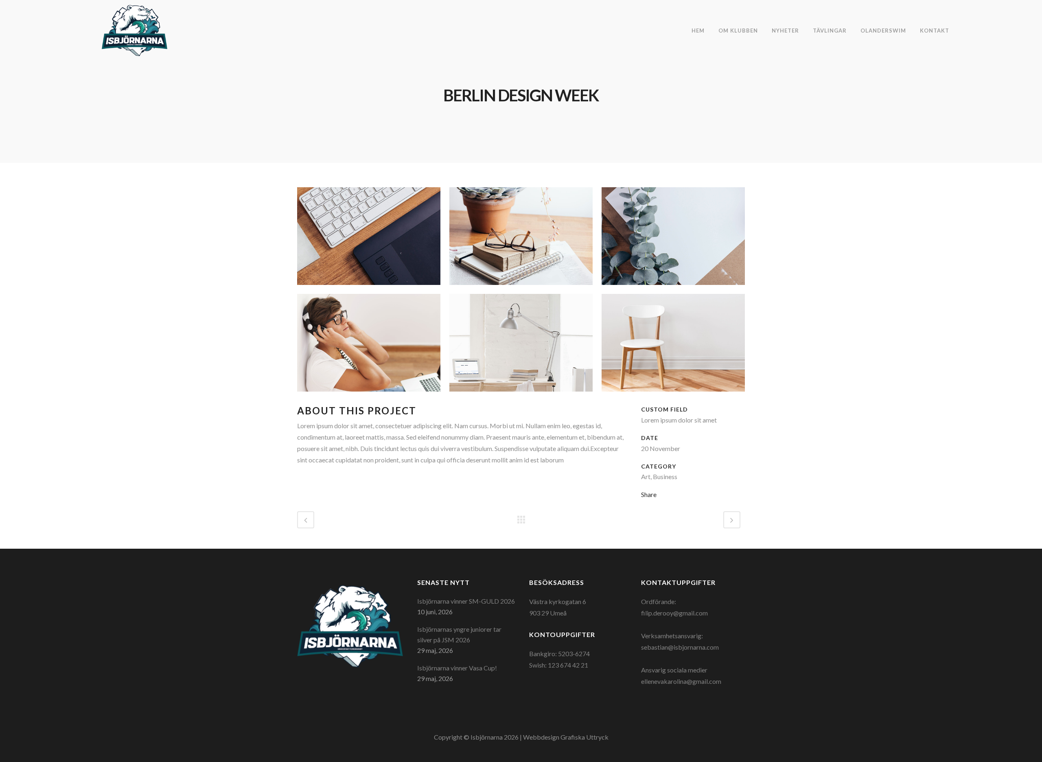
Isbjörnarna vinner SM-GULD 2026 (466, 601)
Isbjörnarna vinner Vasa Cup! (457, 668)
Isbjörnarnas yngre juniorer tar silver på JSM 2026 (459, 634)
